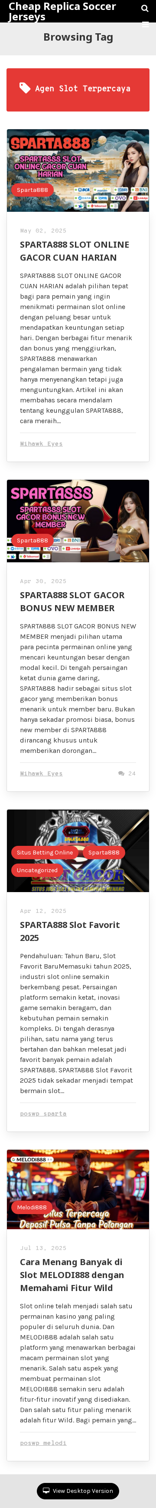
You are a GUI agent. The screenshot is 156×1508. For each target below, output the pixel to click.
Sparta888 (32, 190)
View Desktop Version (82, 1491)
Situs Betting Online (45, 852)
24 (130, 774)
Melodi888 (32, 1207)
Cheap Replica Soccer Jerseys (62, 11)
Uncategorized (37, 870)
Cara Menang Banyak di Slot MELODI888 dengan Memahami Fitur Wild (72, 1275)
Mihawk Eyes (41, 444)
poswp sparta (43, 1114)
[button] (145, 24)
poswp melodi (43, 1443)
